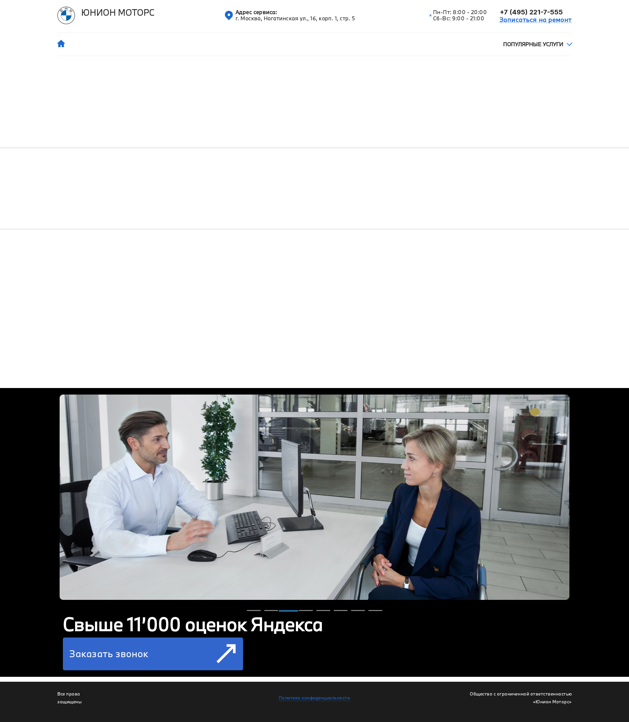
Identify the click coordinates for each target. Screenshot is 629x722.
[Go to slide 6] (341, 610)
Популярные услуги (533, 44)
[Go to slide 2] (271, 610)
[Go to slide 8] (375, 610)
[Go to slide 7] (358, 610)
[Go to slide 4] (306, 610)
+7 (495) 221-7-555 (531, 12)
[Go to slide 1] (254, 610)
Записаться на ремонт (536, 19)
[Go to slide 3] (288, 610)
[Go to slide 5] (323, 610)
